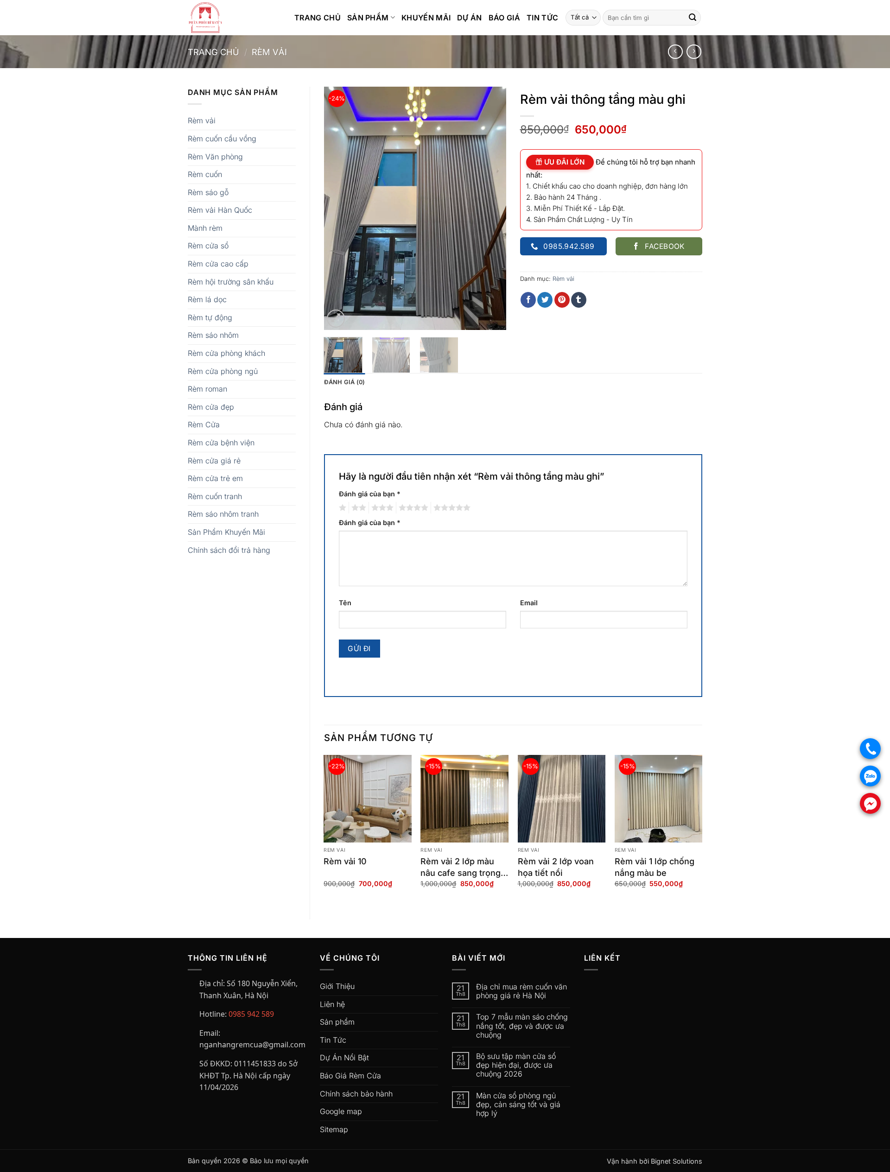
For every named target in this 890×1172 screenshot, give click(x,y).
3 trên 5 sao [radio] (381, 508)
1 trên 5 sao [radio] (341, 508)
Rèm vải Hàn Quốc (220, 210)
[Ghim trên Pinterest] (562, 300)
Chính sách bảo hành (356, 1093)
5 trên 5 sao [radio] (450, 508)
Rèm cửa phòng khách (226, 353)
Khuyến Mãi (426, 17)
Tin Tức (542, 17)
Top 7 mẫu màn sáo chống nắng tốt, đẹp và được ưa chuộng (522, 1026)
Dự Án (469, 17)
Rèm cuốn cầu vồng (222, 138)
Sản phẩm (337, 1021)
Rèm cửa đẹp (211, 407)
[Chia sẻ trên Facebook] (528, 300)
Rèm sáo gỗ (208, 192)
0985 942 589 (251, 1014)
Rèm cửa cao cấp (218, 263)
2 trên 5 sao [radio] (357, 508)
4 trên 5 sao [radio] (412, 508)
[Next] (491, 208)
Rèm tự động (210, 317)
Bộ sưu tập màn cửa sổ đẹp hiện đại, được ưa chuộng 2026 (516, 1065)
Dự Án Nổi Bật (344, 1057)
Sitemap (334, 1129)
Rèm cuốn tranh (215, 496)
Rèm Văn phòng (215, 156)
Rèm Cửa (204, 424)
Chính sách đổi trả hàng (229, 550)
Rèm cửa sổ (208, 245)
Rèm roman (207, 388)
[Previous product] (694, 51)
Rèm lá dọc (207, 299)
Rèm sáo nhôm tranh (223, 514)
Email (529, 603)
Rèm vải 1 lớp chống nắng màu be (654, 867)
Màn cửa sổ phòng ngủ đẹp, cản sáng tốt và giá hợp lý (518, 1104)
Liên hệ (332, 1004)
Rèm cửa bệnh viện (221, 442)
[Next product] (675, 51)
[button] (336, 319)
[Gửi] (692, 17)
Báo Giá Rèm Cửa (350, 1075)
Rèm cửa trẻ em (215, 478)
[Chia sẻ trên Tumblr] (578, 300)
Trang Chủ (317, 17)
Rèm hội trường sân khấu (230, 281)
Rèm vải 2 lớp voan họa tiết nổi (556, 867)
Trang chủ (213, 52)
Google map (341, 1111)
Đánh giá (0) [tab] (344, 382)
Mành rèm (205, 228)
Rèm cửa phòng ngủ (223, 371)
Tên (345, 603)
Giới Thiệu (337, 986)
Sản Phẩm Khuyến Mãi (226, 532)
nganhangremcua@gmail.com (252, 1044)
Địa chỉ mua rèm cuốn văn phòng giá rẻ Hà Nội (521, 991)
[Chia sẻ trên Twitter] (545, 300)
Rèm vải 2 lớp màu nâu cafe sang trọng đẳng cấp (460, 867)
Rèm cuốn (205, 174)
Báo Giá (504, 17)
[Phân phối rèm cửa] (234, 17)
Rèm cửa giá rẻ (214, 460)
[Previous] (339, 208)
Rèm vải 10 (345, 861)
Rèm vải (269, 52)
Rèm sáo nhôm (213, 335)
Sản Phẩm (368, 17)
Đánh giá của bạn (369, 494)
